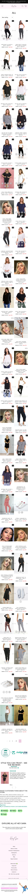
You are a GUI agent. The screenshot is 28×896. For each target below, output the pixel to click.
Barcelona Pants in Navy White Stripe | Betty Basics (21, 638)
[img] (14, 766)
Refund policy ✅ (14, 863)
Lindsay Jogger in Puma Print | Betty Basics (7, 730)
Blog (14, 856)
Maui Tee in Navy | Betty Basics (21, 222)
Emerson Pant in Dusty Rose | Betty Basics (7, 519)
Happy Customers (14, 858)
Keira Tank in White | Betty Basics (7, 372)
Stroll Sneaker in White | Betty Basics (21, 519)
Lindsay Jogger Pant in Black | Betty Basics (7, 668)
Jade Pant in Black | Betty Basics (7, 45)
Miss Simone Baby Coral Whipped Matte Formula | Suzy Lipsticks (7, 548)
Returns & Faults (14, 848)
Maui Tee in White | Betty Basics (21, 252)
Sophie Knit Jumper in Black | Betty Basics (7, 312)
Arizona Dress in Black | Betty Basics (21, 730)
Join (9, 888)
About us (14, 854)
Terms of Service (14, 869)
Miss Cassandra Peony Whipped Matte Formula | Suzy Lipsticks (7, 429)
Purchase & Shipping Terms (14, 850)
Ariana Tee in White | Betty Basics (21, 193)
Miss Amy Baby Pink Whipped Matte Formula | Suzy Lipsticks (7, 341)
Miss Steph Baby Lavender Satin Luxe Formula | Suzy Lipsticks (21, 371)
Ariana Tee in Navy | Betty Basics (7, 490)
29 (16, 741)
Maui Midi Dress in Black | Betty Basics (7, 193)
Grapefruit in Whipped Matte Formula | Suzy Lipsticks (20, 488)
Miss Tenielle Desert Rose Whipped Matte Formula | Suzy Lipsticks (7, 576)
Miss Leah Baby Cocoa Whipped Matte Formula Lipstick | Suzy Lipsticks (7, 221)
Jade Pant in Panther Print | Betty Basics (7, 638)
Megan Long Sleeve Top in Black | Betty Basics (21, 133)
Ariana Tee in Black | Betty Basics (7, 104)
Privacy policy (14, 867)
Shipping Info (14, 852)
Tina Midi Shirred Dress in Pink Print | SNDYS (21, 342)
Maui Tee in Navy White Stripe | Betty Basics (21, 460)
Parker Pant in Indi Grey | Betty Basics (21, 430)
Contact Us (14, 871)
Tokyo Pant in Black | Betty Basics (21, 164)
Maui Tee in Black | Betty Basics (21, 312)
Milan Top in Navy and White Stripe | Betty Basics (7, 133)
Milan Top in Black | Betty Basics (21, 75)
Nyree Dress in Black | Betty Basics (7, 608)
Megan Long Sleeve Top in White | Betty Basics (7, 282)
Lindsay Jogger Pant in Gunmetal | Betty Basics (7, 252)
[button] (13, 787)
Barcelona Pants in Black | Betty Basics (21, 401)
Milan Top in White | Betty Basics (21, 104)
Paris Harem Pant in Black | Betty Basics (7, 75)
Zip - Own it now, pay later (14, 874)
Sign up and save (13, 878)
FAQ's (14, 846)
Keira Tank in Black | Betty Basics (7, 401)
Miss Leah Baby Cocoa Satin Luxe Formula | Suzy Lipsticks (21, 280)
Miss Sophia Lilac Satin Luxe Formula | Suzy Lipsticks (21, 547)
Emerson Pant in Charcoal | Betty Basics (21, 578)
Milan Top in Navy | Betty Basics (7, 164)
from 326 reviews (13, 767)
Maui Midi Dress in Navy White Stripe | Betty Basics (21, 668)
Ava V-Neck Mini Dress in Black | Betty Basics (7, 460)
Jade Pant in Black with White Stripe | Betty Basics (21, 45)
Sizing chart (14, 865)
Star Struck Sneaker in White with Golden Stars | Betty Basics (7, 699)
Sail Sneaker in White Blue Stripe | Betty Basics (21, 608)
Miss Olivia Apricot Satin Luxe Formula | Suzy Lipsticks (21, 696)
